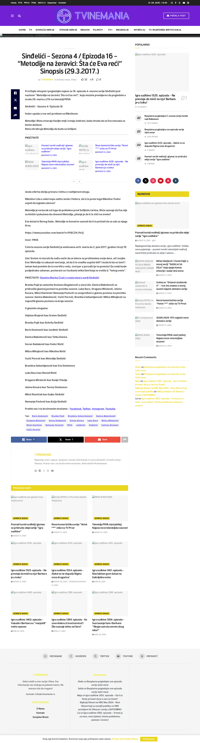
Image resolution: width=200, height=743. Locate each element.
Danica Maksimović (106, 416)
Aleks (138, 367)
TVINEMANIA (47, 79)
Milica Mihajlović (110, 420)
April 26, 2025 (100, 634)
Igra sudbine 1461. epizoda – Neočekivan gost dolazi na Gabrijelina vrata (108, 574)
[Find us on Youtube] (184, 3)
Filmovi (98, 30)
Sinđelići (93, 425)
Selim (138, 374)
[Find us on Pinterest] (188, 3)
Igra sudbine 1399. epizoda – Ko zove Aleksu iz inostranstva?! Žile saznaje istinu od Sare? (69, 623)
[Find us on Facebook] (175, 3)
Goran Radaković (57, 420)
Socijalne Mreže (41, 717)
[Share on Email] (15, 108)
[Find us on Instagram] (172, 3)
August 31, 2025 (50, 155)
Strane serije (68, 30)
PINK (33, 3)
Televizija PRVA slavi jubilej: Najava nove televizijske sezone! (171, 338)
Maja (137, 381)
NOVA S (42, 3)
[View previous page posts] (74, 181)
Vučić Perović (33, 430)
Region (85, 30)
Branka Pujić (58, 416)
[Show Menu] (12, 16)
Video (74, 79)
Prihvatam (148, 739)
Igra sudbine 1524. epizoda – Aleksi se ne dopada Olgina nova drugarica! (68, 574)
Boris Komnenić (40, 416)
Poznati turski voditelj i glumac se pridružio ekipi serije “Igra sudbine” (57, 148)
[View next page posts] (79, 181)
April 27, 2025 (59, 631)
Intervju (139, 30)
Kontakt (62, 3)
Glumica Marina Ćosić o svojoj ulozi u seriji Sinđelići (69, 277)
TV (30, 30)
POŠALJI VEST (178, 16)
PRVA (27, 3)
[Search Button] (19, 16)
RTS (20, 3)
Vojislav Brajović (109, 425)
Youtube (110, 408)
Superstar (52, 3)
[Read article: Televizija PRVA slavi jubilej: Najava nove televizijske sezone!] (32, 165)
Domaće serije (45, 30)
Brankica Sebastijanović (80, 416)
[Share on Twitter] (15, 100)
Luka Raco (93, 420)
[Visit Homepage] (92, 15)
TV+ (110, 30)
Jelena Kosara (77, 420)
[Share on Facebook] (15, 93)
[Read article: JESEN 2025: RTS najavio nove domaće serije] (144, 323)
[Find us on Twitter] (179, 3)
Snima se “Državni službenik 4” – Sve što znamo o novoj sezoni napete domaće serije (171, 285)
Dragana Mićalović (36, 420)
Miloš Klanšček (34, 425)
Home (13, 3)
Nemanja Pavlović (54, 425)
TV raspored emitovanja (165, 30)
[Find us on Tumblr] (176, 181)
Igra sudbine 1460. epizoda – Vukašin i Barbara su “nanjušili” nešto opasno (28, 623)
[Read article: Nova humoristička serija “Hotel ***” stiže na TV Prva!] (86, 149)
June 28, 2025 (100, 582)
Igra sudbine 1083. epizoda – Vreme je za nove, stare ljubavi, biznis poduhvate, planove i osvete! (159, 402)
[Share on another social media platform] (15, 115)
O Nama (41, 708)
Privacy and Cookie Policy (125, 739)
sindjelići (80, 425)
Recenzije (122, 30)
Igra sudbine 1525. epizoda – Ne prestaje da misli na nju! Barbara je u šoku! (111, 164)
